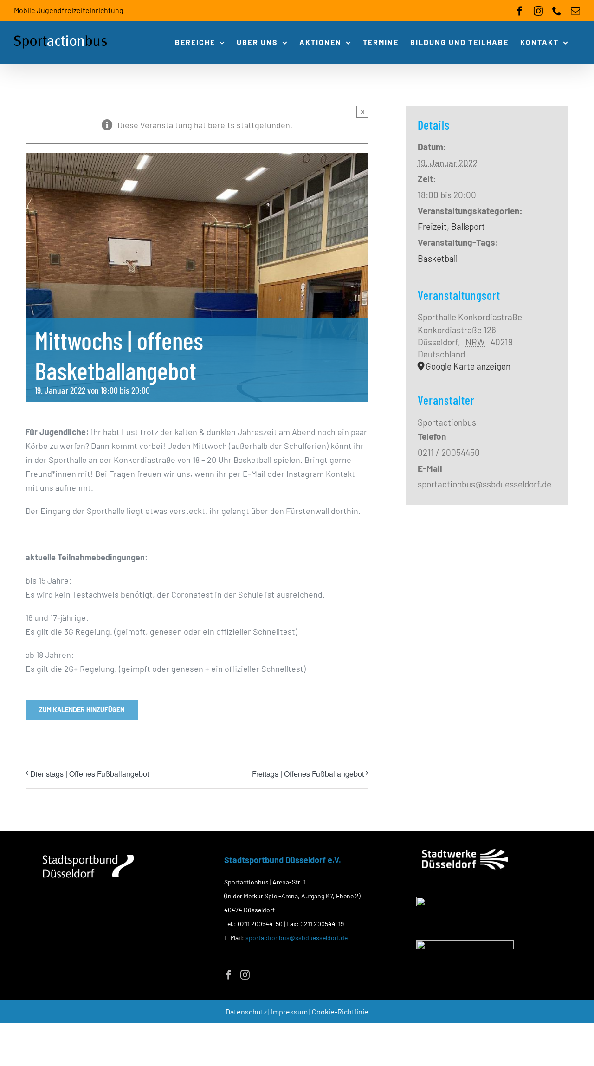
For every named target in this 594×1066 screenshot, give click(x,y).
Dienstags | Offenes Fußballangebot (89, 773)
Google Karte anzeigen (468, 366)
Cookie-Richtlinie (340, 1011)
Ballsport (468, 226)
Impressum (290, 1011)
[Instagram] (245, 975)
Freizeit (432, 226)
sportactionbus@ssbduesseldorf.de (296, 938)
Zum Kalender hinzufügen (81, 710)
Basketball (438, 258)
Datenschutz (247, 1011)
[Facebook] (228, 975)
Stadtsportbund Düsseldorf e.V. (282, 860)
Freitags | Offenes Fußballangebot (308, 773)
